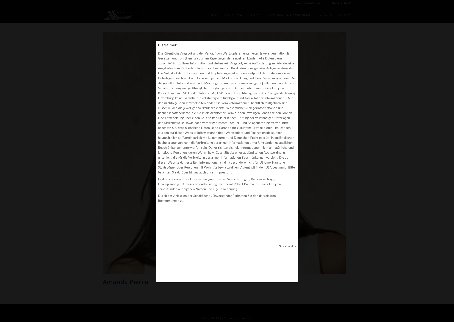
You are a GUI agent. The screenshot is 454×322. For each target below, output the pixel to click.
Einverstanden (287, 246)
